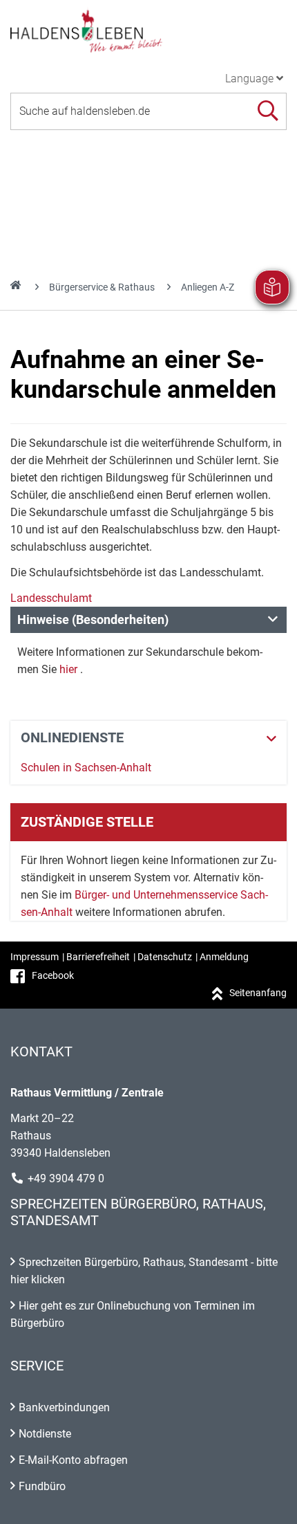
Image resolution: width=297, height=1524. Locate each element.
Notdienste (45, 1433)
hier (68, 669)
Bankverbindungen (64, 1407)
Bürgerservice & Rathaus (102, 287)
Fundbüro (42, 1486)
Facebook (53, 975)
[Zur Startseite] (148, 30)
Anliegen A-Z (207, 287)
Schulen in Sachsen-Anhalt (86, 767)
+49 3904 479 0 (66, 1178)
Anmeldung (224, 956)
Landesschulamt (51, 598)
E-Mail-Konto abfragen (73, 1460)
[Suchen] (267, 111)
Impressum (34, 956)
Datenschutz (164, 956)
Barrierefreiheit (98, 956)
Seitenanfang (258, 992)
